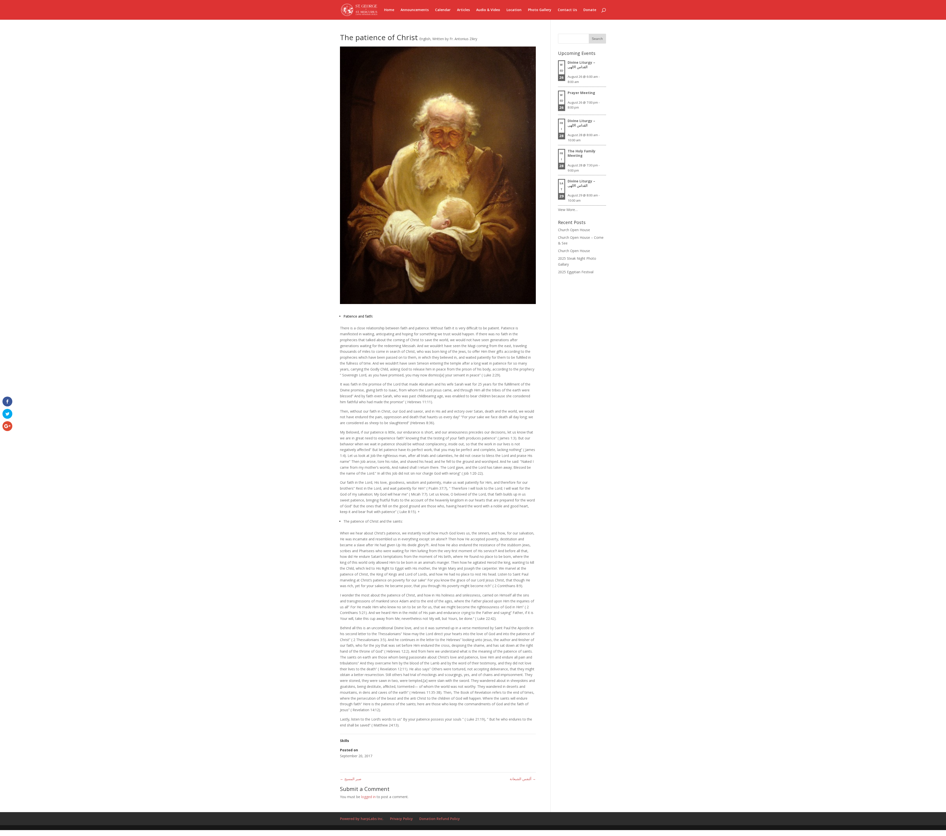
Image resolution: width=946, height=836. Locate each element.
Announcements (415, 10)
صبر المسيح (350, 778)
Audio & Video (488, 10)
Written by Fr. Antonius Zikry (454, 38)
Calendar (443, 10)
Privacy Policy (401, 818)
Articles (463, 10)
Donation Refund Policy (439, 818)
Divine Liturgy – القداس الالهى (581, 64)
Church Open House (574, 229)
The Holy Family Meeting (581, 153)
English (424, 38)
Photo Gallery (539, 10)
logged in (368, 796)
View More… (568, 209)
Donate (589, 10)
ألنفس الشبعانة (523, 778)
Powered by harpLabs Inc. (362, 818)
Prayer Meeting (581, 92)
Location (514, 10)
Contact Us (567, 10)
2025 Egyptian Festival (575, 272)
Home (389, 10)
